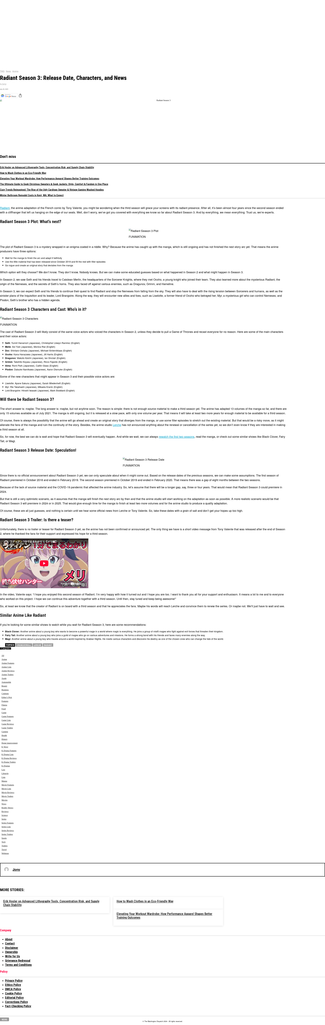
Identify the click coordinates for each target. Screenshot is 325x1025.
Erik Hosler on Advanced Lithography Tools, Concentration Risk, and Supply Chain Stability (47, 167)
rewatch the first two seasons (176, 436)
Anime (15, 71)
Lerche (117, 425)
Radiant (48, 645)
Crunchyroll (24, 645)
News (8, 71)
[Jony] (6, 869)
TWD (2, 71)
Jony (4, 84)
